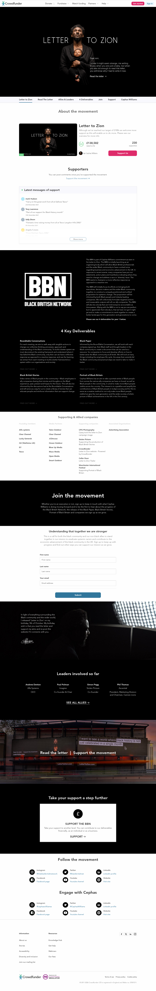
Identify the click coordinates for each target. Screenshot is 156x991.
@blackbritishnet (77, 874)
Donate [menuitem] (49, 3)
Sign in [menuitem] (150, 4)
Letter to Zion (25, 99)
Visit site (106, 881)
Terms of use (109, 977)
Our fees (52, 957)
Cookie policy (132, 977)
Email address (47, 583)
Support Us (122, 153)
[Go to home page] (12, 3)
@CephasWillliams (77, 906)
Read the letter (54, 752)
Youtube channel (77, 881)
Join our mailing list (27, 962)
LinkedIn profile (109, 874)
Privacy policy (120, 977)
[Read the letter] (78, 52)
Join (100, 99)
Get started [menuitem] (138, 4)
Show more (78, 239)
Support (112, 99)
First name (46, 560)
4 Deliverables (86, 99)
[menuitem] (63, 3)
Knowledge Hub (55, 940)
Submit (78, 595)
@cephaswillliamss (44, 906)
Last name (46, 571)
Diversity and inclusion (28, 957)
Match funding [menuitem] (79, 3)
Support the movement (76, 178)
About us (23, 940)
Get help (52, 946)
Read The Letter (45, 99)
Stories (22, 946)
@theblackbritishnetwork (47, 874)
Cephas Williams (129, 99)
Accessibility (24, 951)
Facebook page (43, 881)
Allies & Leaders (66, 99)
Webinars (52, 951)
